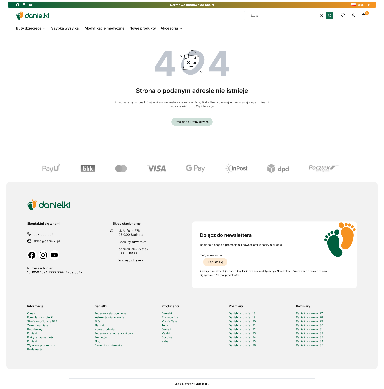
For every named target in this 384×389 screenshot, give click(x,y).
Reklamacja (34, 349)
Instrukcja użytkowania (109, 317)
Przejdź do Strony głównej (192, 121)
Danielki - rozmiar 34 (309, 341)
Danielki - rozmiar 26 (242, 345)
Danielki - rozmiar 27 (309, 313)
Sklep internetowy (191, 383)
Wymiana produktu (40, 345)
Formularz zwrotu (39, 317)
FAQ (97, 321)
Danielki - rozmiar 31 (309, 329)
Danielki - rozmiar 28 (309, 317)
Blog (97, 341)
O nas (31, 313)
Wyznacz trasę (129, 260)
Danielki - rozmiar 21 (242, 325)
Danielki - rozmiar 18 (242, 313)
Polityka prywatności (40, 337)
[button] (329, 15)
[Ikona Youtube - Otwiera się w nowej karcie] (30, 5)
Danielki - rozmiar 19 (242, 317)
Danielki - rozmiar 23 (242, 333)
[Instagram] (43, 255)
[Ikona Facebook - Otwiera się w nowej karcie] (17, 5)
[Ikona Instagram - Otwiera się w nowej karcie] (24, 5)
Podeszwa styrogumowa (110, 313)
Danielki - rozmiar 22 (242, 329)
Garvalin (167, 329)
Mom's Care (169, 321)
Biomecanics (170, 317)
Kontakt (32, 333)
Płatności (100, 325)
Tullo (165, 325)
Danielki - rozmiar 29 (309, 321)
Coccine (167, 337)
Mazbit (166, 333)
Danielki (167, 313)
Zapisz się (215, 262)
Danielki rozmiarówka (108, 345)
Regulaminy (34, 329)
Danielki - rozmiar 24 (242, 337)
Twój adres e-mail (211, 255)
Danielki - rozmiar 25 (242, 341)
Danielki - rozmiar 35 (309, 345)
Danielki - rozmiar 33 (309, 337)
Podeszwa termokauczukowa (113, 333)
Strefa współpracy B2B (42, 321)
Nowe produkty (104, 329)
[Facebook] (32, 255)
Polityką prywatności (227, 275)
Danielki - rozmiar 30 (309, 325)
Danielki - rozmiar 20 (242, 321)
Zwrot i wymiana (38, 325)
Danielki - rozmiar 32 (309, 333)
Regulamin (242, 271)
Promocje (100, 337)
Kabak (166, 341)
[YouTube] (54, 255)
